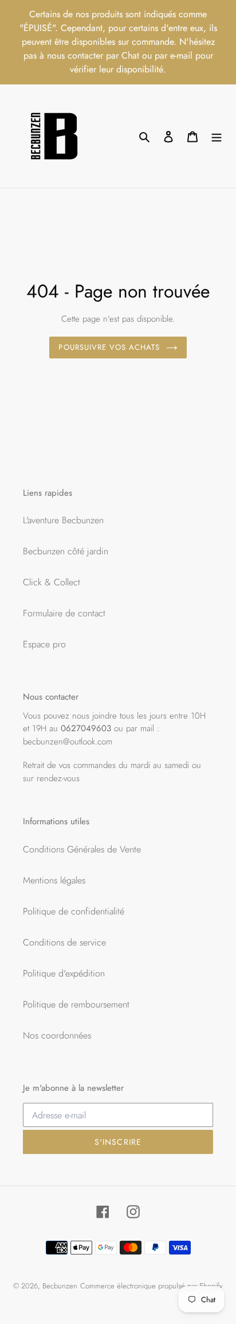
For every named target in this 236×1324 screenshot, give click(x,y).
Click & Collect (51, 582)
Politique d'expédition (64, 973)
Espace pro (44, 644)
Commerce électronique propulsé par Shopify (151, 1285)
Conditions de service (64, 942)
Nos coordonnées (57, 1035)
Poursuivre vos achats (109, 347)
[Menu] (216, 136)
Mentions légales (54, 880)
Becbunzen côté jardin (65, 551)
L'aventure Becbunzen (63, 520)
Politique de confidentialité (73, 911)
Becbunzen (59, 1285)
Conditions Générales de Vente (82, 849)
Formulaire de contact (64, 613)
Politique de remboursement (76, 1004)
